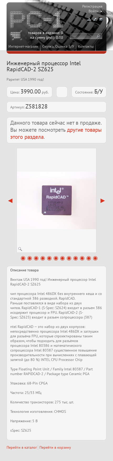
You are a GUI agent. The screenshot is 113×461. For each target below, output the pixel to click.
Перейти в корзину (55, 447)
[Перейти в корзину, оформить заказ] (17, 36)
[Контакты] (95, 19)
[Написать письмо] (101, 19)
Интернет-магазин (23, 46)
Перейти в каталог (22, 447)
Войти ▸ (95, 11)
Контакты (86, 46)
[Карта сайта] (89, 19)
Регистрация (92, 6)
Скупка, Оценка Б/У (58, 46)
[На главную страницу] (37, 20)
